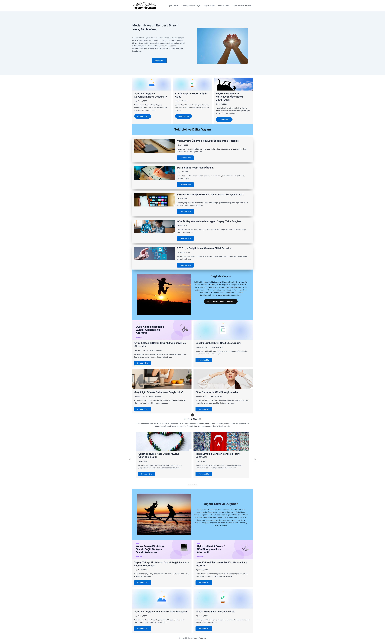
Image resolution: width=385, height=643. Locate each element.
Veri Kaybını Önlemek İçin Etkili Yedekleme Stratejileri (208, 140)
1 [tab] (188, 485)
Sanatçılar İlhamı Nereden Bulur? (215, 453)
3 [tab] (192, 485)
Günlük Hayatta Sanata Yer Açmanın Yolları (163, 453)
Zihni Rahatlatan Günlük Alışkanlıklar (217, 392)
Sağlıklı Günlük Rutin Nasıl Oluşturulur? (218, 342)
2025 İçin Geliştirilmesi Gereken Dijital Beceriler (204, 248)
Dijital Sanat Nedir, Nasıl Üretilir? (195, 167)
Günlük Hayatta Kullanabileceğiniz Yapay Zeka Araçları (209, 221)
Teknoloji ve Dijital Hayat (191, 6)
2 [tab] (190, 485)
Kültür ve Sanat (223, 6)
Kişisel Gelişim (173, 6)
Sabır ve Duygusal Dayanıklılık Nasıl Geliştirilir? (161, 611)
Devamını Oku (142, 116)
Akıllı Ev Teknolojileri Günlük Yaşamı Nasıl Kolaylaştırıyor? (210, 194)
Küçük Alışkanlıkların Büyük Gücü (215, 611)
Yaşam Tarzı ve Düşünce (242, 6)
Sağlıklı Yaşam (209, 6)
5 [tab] (197, 485)
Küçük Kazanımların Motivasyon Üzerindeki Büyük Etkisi (229, 96)
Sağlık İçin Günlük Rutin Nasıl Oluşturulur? (158, 392)
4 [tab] (195, 485)
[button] (159, 60)
